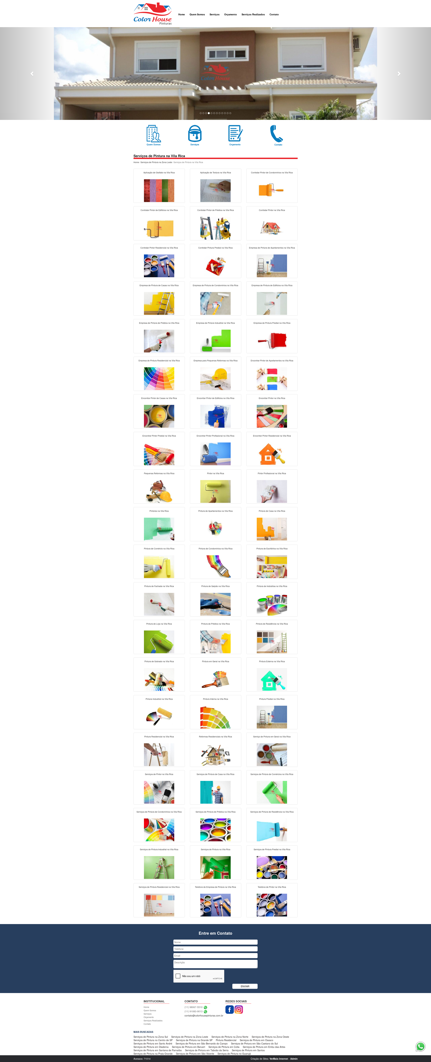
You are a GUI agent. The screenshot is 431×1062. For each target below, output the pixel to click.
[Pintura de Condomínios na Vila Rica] (215, 566)
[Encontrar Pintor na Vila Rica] (272, 416)
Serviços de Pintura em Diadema (151, 1047)
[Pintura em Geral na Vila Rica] (215, 679)
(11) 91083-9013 (194, 1011)
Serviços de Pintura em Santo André (153, 1043)
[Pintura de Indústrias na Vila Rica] (272, 604)
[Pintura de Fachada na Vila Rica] (159, 604)
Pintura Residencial (226, 1040)
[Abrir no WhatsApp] (205, 1007)
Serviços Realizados (253, 14)
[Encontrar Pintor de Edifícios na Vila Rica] (215, 416)
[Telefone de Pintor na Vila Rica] (272, 904)
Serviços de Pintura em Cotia (223, 1047)
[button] (32, 73)
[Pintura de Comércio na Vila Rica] (159, 566)
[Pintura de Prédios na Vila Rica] (215, 641)
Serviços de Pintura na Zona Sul (151, 1036)
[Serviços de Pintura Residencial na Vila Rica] (159, 904)
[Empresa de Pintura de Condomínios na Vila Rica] (215, 303)
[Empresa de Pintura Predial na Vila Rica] (272, 340)
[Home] (153, 13)
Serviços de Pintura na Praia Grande (153, 1053)
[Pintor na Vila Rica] (215, 491)
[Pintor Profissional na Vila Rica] (272, 491)
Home (181, 14)
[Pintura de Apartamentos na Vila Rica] (215, 528)
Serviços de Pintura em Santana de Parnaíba (158, 1050)
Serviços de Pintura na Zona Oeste (270, 1036)
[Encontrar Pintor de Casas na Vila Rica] (159, 416)
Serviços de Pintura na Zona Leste (156, 162)
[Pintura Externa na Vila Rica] (272, 679)
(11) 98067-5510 (194, 1007)
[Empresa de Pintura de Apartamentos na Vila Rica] (272, 265)
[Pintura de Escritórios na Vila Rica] (272, 566)
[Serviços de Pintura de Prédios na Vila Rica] (215, 829)
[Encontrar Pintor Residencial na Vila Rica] (272, 453)
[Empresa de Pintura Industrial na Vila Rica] (215, 340)
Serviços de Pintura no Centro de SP (153, 1040)
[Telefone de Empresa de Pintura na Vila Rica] (215, 904)
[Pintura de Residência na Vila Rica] (272, 641)
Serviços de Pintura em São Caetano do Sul (254, 1043)
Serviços (215, 14)
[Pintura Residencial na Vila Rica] (159, 754)
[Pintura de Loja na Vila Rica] (159, 641)
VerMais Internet (279, 1058)
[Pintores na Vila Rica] (159, 528)
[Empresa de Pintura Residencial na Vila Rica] (159, 378)
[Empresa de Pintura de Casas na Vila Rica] (159, 303)
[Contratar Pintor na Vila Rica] (272, 227)
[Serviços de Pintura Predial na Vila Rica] (272, 867)
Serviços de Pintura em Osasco (256, 1040)
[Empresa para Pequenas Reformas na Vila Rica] (215, 378)
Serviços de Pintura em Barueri (188, 1047)
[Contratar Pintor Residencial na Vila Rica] (159, 265)
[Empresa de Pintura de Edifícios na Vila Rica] (272, 303)
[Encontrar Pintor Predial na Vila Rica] (159, 453)
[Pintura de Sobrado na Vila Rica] (159, 679)
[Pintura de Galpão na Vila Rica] (215, 604)
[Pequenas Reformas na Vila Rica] (159, 491)
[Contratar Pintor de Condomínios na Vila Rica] (272, 190)
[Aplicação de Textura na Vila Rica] (215, 190)
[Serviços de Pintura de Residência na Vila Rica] (272, 829)
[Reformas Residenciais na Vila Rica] (215, 754)
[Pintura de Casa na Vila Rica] (272, 528)
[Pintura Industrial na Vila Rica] (159, 716)
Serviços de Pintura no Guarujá (234, 1053)
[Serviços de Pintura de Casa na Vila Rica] (215, 792)
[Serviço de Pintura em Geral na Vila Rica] (272, 754)
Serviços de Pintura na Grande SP (194, 1040)
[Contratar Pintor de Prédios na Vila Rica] (215, 227)
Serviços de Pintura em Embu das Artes (264, 1047)
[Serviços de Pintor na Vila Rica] (159, 792)
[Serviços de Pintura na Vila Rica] (215, 867)
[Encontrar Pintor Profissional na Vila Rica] (215, 453)
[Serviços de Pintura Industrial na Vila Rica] (159, 867)
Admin (294, 1058)
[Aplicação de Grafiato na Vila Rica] (159, 190)
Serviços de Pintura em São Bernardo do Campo (202, 1043)
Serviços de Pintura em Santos (248, 1050)
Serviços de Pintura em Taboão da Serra (206, 1050)
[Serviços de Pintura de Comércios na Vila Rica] (272, 792)
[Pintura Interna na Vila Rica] (215, 716)
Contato (274, 14)
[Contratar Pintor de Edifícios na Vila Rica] (159, 227)
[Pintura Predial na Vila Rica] (272, 716)
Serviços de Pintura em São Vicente (195, 1053)
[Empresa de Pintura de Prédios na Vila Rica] (159, 340)
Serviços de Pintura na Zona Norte (229, 1036)
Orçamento (230, 14)
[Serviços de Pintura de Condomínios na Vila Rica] (159, 829)
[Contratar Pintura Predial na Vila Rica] (215, 265)
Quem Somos (197, 14)
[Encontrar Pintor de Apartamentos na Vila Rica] (272, 378)
